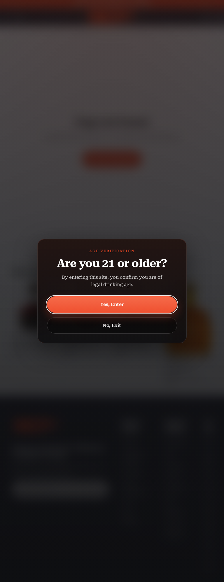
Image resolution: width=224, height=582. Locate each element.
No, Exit (112, 325)
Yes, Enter (112, 304)
